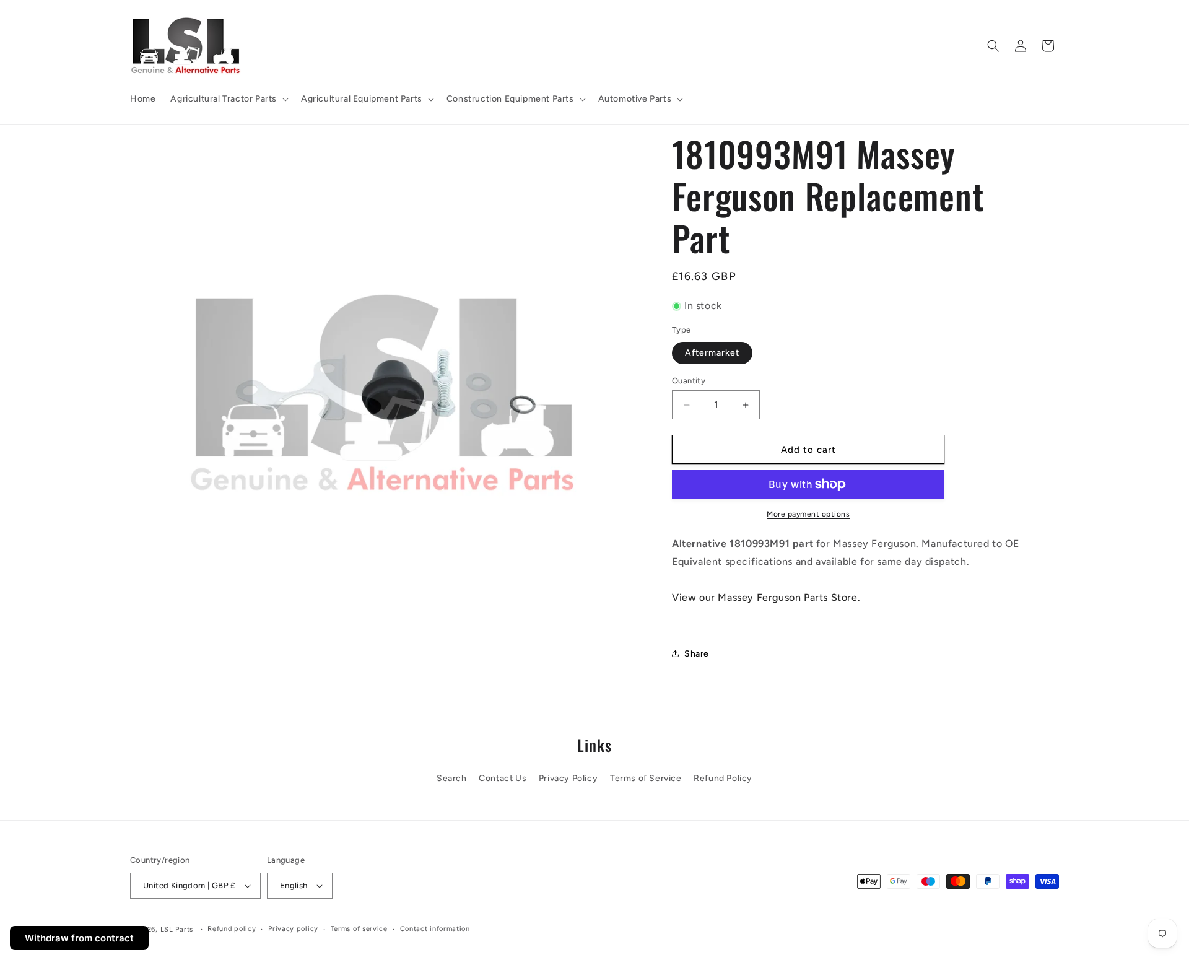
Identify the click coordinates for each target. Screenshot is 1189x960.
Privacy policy (293, 929)
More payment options (808, 514)
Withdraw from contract (79, 938)
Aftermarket (712, 352)
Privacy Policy (568, 778)
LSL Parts (176, 929)
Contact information (435, 929)
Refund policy (231, 929)
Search (452, 778)
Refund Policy (723, 778)
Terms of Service (646, 778)
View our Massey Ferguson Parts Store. (766, 597)
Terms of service (359, 929)
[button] (228, 99)
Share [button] (696, 653)
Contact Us (502, 778)
